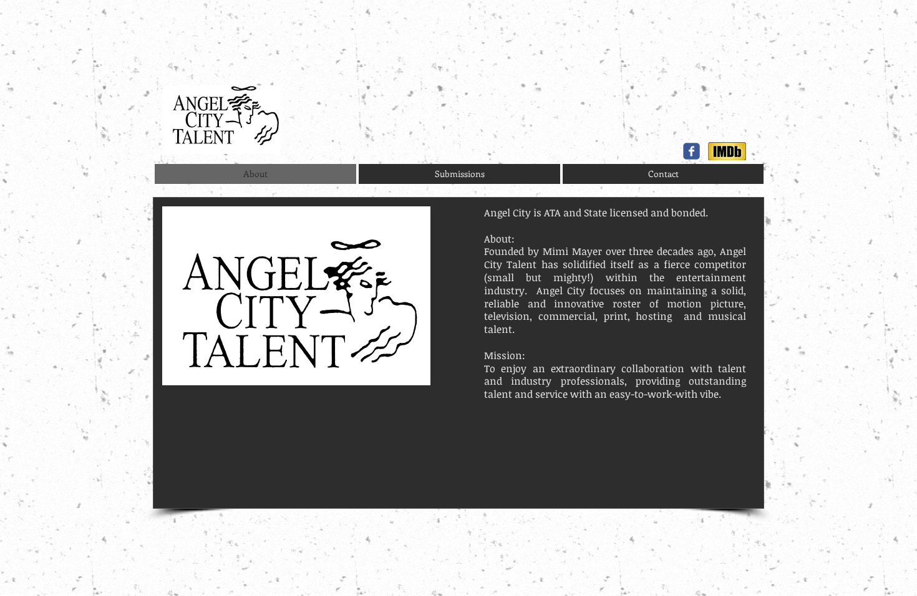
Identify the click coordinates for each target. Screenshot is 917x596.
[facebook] (691, 151)
